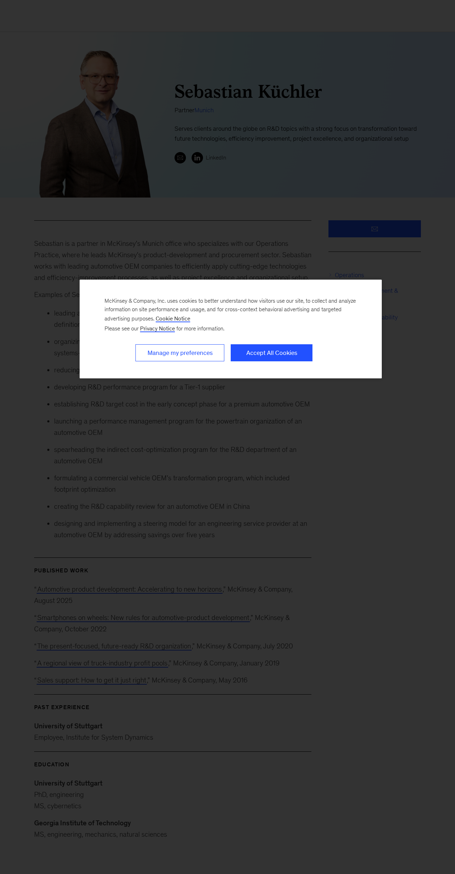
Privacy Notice (157, 328)
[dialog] (231, 329)
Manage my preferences (180, 352)
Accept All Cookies (271, 352)
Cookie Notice (173, 318)
